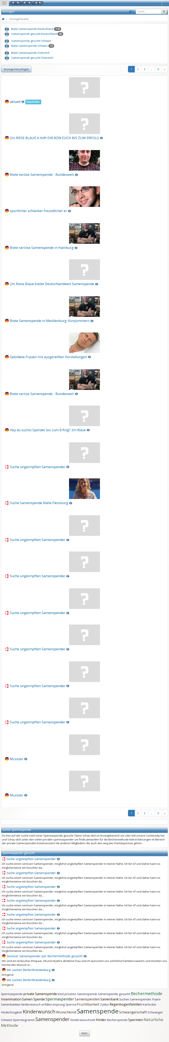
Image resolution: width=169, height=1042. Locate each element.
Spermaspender (60, 999)
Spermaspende (12, 994)
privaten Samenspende (81, 994)
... (151, 69)
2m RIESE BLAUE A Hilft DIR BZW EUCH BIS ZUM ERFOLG (54, 137)
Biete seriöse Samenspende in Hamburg (42, 247)
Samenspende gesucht (114, 994)
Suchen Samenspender (135, 999)
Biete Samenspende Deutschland (32, 29)
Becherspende (117, 1020)
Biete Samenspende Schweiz (29, 46)
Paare (156, 999)
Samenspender (52, 1019)
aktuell (15, 101)
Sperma (71, 1004)
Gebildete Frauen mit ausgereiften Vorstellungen (48, 357)
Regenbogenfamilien (126, 1004)
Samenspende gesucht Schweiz (31, 41)
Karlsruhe (149, 1004)
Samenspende (98, 1011)
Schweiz (6, 1020)
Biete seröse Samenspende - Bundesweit (42, 174)
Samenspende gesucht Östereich (32, 57)
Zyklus (104, 1004)
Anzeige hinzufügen (16, 69)
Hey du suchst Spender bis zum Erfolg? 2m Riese (48, 430)
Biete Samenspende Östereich (30, 53)
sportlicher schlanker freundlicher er (38, 211)
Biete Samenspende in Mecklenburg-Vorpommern (49, 320)
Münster (16, 759)
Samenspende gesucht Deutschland (34, 34)
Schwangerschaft (133, 1012)
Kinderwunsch (39, 1011)
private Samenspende (40, 994)
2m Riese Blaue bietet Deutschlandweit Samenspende (52, 284)
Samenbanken (11, 1004)
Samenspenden (87, 999)
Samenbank (109, 999)
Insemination (11, 999)
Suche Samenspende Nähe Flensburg (39, 503)
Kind (61, 994)
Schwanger (155, 1012)
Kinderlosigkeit (12, 1012)
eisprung (59, 1004)
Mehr (85, 1033)
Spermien (135, 1020)
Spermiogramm (24, 1020)
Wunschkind (66, 1012)
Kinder (101, 1020)
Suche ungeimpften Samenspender (37, 466)
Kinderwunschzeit (82, 1020)
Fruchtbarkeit (88, 1004)
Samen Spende (33, 999)
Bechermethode (146, 993)
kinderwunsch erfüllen (36, 1004)
